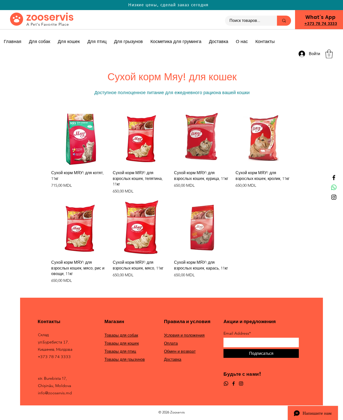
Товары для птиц (120, 351)
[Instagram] (333, 197)
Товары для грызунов (124, 359)
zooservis (50, 17)
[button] (329, 54)
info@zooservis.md (55, 393)
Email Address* (237, 333)
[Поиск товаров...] (284, 21)
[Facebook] (333, 177)
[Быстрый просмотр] (79, 138)
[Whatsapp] (333, 187)
